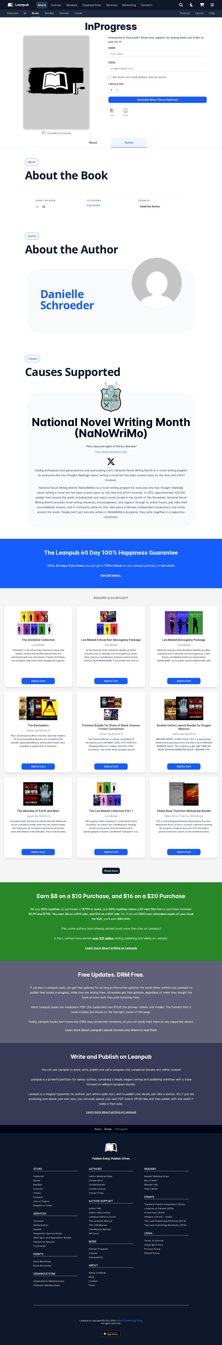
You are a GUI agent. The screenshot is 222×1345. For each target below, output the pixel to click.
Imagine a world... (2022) (158, 1217)
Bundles (49, 13)
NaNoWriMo (93, 205)
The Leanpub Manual (100, 1221)
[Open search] (181, 5)
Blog (91, 1277)
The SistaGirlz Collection (38, 640)
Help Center (151, 1189)
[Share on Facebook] (44, 207)
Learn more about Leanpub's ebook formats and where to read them (111, 1030)
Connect (146, 5)
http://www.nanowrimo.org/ (111, 451)
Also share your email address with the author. (140, 77)
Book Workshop (42, 1261)
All (25, 13)
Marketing (129, 5)
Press (92, 1285)
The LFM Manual (98, 1225)
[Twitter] (111, 461)
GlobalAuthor (40, 1225)
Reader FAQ (151, 1184)
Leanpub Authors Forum (102, 1217)
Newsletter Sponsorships (47, 1233)
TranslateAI (39, 1246)
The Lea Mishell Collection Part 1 (111, 811)
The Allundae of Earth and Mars (38, 811)
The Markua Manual (100, 1229)
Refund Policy (152, 1253)
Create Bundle (97, 1184)
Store (42, 5)
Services (111, 5)
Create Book (96, 1180)
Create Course (97, 1189)
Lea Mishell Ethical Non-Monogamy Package (111, 640)
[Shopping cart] (202, 5)
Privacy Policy (152, 1249)
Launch (199, 13)
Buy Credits (150, 1180)
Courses (64, 13)
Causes (93, 1253)
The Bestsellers (38, 725)
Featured (12, 13)
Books (35, 13)
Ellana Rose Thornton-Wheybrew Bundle (184, 811)
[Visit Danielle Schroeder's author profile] (157, 283)
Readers (72, 5)
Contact (93, 1281)
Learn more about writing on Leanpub (111, 948)
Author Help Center (99, 1212)
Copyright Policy (153, 1244)
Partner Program (98, 1249)
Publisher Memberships (46, 1285)
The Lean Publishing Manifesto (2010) (165, 1225)
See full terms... (111, 575)
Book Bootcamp (42, 1265)
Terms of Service (154, 1240)
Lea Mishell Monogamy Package (183, 640)
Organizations (91, 5)
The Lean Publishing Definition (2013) (165, 1221)
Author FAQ (95, 1208)
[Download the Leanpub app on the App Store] (111, 1333)
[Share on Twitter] (37, 207)
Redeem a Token (42, 1205)
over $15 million (103, 938)
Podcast (185, 13)
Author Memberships (100, 1176)
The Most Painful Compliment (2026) (164, 1204)
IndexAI (37, 1229)
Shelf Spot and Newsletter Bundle (52, 1237)
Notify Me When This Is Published (157, 99)
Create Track (96, 1193)
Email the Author (150, 206)
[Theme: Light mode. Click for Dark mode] (191, 5)
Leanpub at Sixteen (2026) (159, 1208)
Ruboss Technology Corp (129, 1320)
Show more (111, 870)
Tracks (78, 13)
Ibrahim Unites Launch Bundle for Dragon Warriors (184, 727)
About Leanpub (97, 1272)
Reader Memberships (156, 1176)
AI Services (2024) (154, 1212)
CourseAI (38, 1221)
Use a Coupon (41, 1201)
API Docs (94, 1233)
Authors (56, 5)
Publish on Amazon (44, 1242)
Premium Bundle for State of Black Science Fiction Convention (111, 727)
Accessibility (96, 1257)
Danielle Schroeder (59, 133)
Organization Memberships (48, 1281)
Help (212, 13)
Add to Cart (38, 680)
